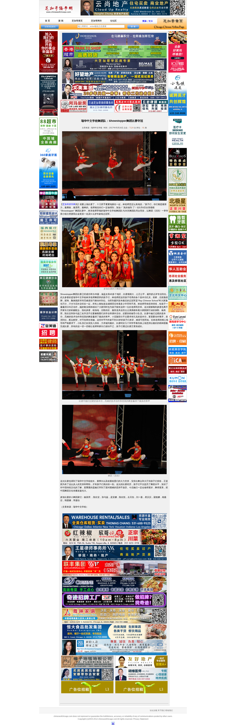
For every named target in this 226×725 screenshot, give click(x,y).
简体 (144, 21)
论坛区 (113, 20)
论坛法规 (153, 710)
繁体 (151, 21)
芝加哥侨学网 (68, 204)
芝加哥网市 (96, 20)
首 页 (47, 20)
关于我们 (161, 710)
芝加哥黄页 (77, 20)
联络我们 (169, 710)
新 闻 (60, 20)
